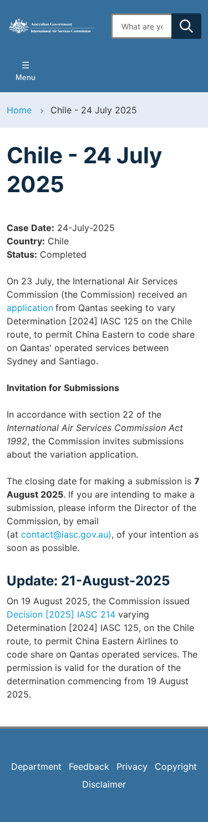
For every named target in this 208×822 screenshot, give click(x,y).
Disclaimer (104, 784)
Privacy (132, 766)
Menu (25, 77)
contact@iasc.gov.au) (66, 534)
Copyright (176, 766)
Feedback (89, 766)
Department (36, 766)
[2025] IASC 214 (61, 614)
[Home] (52, 26)
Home (19, 110)
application (30, 307)
